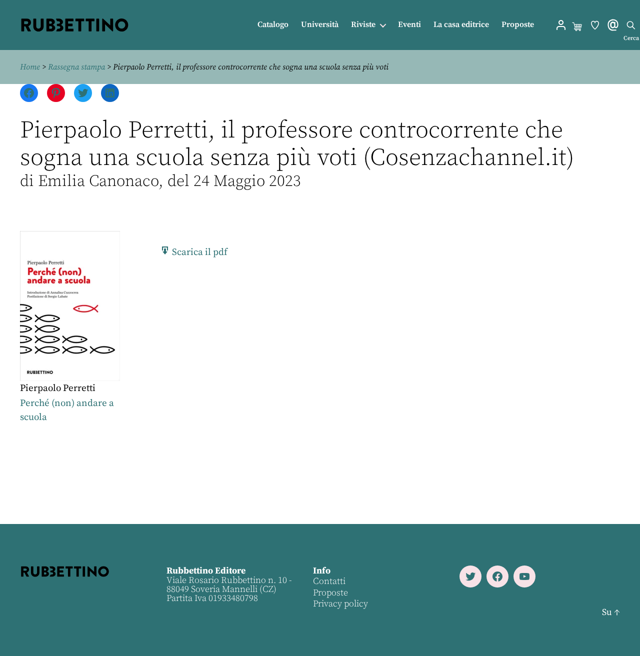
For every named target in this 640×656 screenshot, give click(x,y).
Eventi (409, 25)
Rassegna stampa (76, 67)
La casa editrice (461, 25)
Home (30, 67)
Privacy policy (340, 604)
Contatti (329, 581)
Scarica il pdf (199, 252)
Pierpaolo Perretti (58, 388)
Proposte (518, 25)
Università (319, 25)
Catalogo (273, 25)
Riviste (363, 25)
